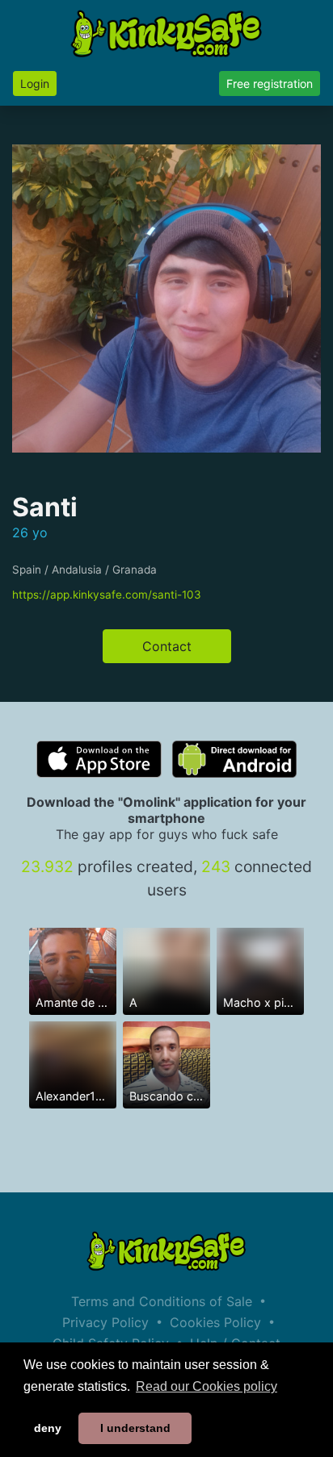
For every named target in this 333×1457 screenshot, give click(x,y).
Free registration (269, 83)
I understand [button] (135, 1428)
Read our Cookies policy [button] (206, 1386)
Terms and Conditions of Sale (161, 1301)
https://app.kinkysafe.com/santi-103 (106, 594)
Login (34, 83)
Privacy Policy (105, 1322)
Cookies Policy (215, 1322)
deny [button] (47, 1428)
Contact (167, 646)
